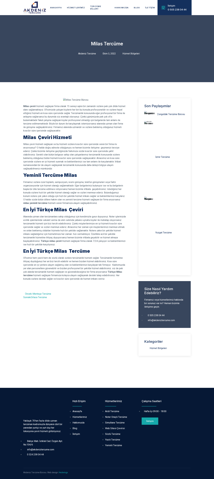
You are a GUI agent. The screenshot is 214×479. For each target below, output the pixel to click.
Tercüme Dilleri (95, 7)
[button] (150, 421)
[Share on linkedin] (32, 287)
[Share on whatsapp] (35, 287)
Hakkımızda (122, 7)
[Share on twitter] (28, 287)
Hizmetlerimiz (76, 7)
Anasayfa (56, 7)
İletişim (150, 7)
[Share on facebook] (24, 287)
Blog (137, 7)
